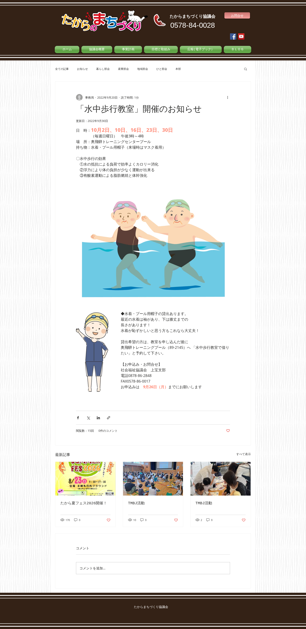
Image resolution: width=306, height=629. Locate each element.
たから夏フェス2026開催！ (83, 503)
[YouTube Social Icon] (241, 36)
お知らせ (82, 69)
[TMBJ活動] (153, 479)
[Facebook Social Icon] (233, 36)
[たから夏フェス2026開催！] (85, 479)
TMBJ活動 (136, 503)
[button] (246, 68)
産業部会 (123, 69)
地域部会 (142, 69)
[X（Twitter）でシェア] (88, 418)
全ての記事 (62, 69)
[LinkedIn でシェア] (98, 418)
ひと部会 (161, 69)
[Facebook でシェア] (78, 418)
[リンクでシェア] (109, 418)
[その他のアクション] (227, 97)
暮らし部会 (103, 69)
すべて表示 (243, 454)
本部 (178, 69)
